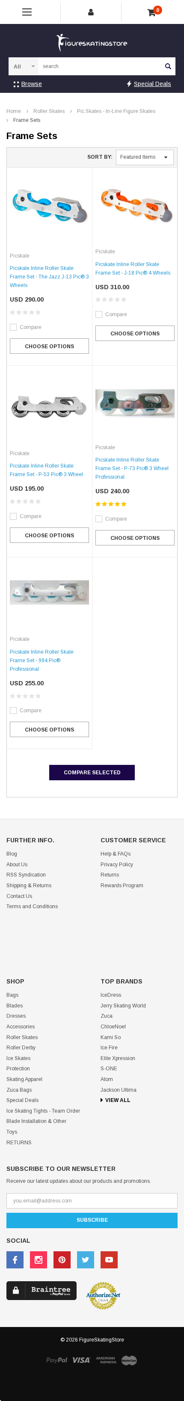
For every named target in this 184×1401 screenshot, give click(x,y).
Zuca (107, 1016)
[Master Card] (129, 1360)
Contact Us (19, 896)
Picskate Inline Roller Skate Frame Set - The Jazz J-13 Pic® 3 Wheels (49, 276)
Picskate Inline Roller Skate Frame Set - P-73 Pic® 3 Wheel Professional (132, 468)
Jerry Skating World (123, 1006)
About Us (16, 865)
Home (13, 111)
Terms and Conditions (32, 906)
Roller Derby (21, 1048)
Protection (18, 1069)
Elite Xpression (118, 1058)
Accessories (20, 1027)
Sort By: (100, 157)
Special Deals (152, 83)
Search (168, 66)
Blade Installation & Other (36, 1121)
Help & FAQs (116, 854)
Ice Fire (109, 1048)
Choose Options (49, 347)
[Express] (106, 1360)
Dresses (16, 1016)
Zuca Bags (19, 1090)
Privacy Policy (117, 865)
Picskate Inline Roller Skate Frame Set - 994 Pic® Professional (42, 660)
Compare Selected (92, 773)
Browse (31, 83)
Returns (110, 875)
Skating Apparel (24, 1079)
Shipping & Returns (28, 886)
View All (118, 1100)
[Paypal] (56, 1360)
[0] (152, 13)
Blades (14, 1006)
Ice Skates (18, 1058)
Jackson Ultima (119, 1090)
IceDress (111, 995)
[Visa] (81, 1360)
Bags (12, 995)
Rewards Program (122, 886)
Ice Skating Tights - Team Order (43, 1111)
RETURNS (19, 1143)
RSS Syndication (26, 875)
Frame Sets (26, 120)
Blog (11, 854)
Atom (107, 1079)
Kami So (111, 1037)
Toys (11, 1132)
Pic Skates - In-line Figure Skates (116, 111)
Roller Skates (49, 111)
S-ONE (109, 1069)
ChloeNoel (113, 1027)
